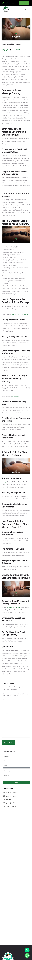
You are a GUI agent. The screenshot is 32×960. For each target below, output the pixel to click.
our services (15, 396)
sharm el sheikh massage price (21, 314)
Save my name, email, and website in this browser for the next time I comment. (16, 694)
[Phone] (27, 950)
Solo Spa (4, 482)
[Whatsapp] (27, 955)
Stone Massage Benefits (13, 607)
